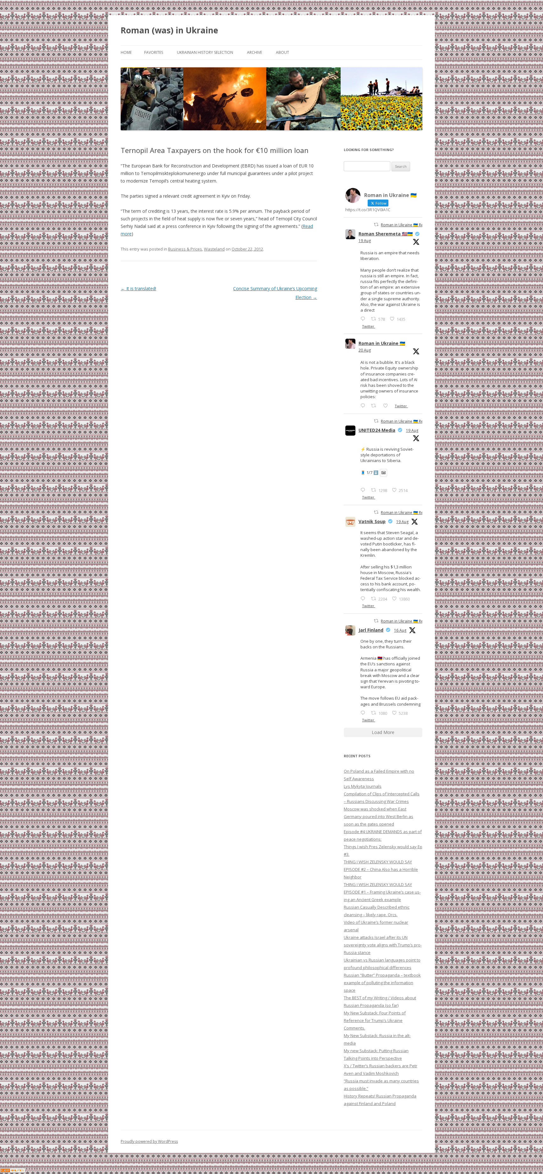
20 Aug (365, 350)
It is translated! (138, 288)
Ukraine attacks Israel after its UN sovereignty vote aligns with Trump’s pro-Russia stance (383, 944)
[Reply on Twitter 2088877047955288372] (364, 712)
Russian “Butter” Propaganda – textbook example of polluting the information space (382, 982)
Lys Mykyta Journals (362, 786)
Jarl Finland (371, 630)
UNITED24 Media (377, 430)
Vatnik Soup (372, 521)
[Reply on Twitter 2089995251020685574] (364, 598)
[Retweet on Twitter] (376, 224)
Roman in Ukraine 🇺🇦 (382, 343)
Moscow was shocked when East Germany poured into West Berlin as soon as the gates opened (378, 816)
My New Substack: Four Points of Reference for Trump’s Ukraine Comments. (375, 1020)
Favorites (153, 52)
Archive (254, 52)
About (282, 52)
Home (126, 52)
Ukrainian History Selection (205, 52)
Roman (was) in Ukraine (169, 30)
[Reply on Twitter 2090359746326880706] (364, 405)
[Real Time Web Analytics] (12, 1171)
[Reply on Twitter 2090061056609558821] (364, 318)
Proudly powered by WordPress (149, 1141)
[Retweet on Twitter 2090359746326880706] (375, 405)
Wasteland (214, 249)
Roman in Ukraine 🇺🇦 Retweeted (409, 225)
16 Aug (400, 630)
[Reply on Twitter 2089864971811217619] (364, 490)
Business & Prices (185, 249)
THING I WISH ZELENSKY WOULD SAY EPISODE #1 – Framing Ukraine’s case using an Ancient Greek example (382, 892)
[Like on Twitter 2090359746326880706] (387, 405)
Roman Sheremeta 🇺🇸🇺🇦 (386, 234)
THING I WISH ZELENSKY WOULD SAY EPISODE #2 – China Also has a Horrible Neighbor (381, 869)
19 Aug (365, 240)
